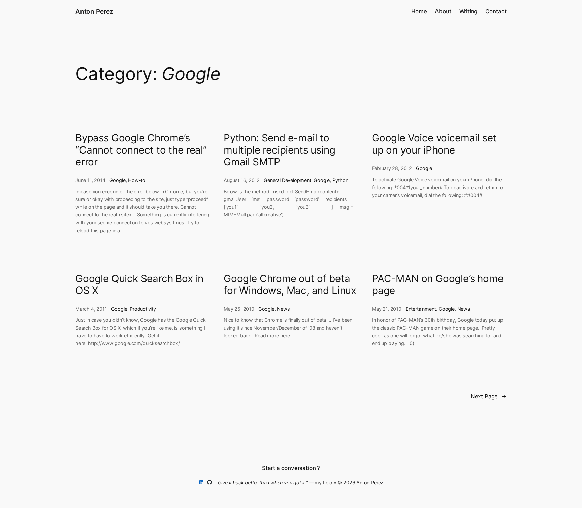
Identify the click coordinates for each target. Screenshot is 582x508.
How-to (137, 180)
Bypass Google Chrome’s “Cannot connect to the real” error (141, 150)
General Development (287, 180)
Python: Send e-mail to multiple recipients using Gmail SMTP (279, 150)
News (283, 309)
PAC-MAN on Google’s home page (438, 285)
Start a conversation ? (291, 468)
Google (117, 180)
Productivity (143, 309)
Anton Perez (94, 11)
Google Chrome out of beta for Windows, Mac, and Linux (290, 285)
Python (340, 180)
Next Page (489, 396)
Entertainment (421, 309)
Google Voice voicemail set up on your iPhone (434, 144)
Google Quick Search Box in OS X (139, 285)
